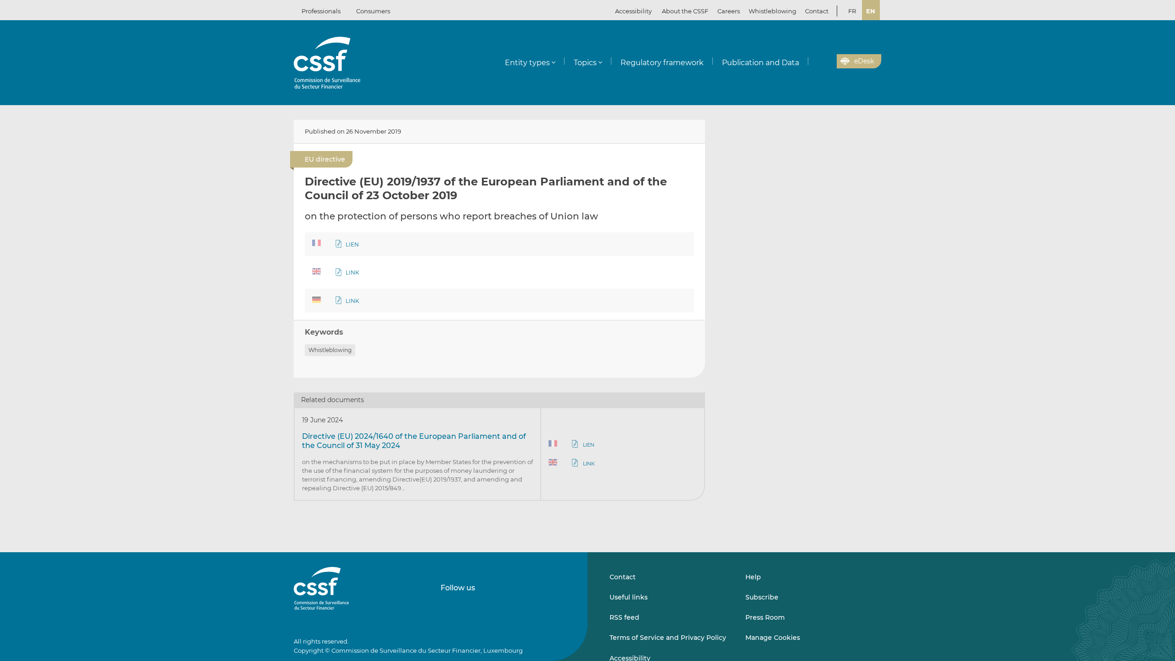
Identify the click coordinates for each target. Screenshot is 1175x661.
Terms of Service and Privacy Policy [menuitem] (668, 637)
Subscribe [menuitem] (761, 597)
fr (852, 11)
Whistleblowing (330, 350)
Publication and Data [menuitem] (760, 62)
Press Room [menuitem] (765, 617)
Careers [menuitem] (728, 11)
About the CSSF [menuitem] (685, 11)
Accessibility (633, 11)
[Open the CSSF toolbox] (826, 61)
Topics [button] (585, 62)
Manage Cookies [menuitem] (772, 637)
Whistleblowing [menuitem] (772, 11)
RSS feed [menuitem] (624, 617)
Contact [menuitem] (816, 11)
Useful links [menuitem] (629, 597)
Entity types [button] (527, 62)
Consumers (373, 11)
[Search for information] (815, 61)
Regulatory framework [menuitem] (662, 62)
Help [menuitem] (753, 577)
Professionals (321, 11)
